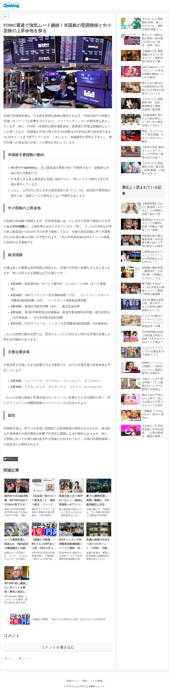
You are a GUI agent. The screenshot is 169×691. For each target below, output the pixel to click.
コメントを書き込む (58, 647)
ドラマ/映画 (96, 680)
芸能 (84, 680)
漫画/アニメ (73, 680)
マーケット (12, 459)
